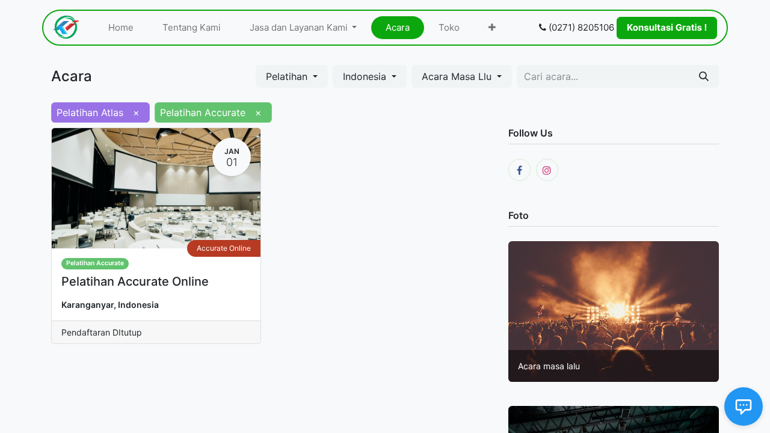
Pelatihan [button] (288, 76)
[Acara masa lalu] (613, 310)
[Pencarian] (704, 76)
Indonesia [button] (366, 76)
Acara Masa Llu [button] (458, 76)
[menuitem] (121, 28)
